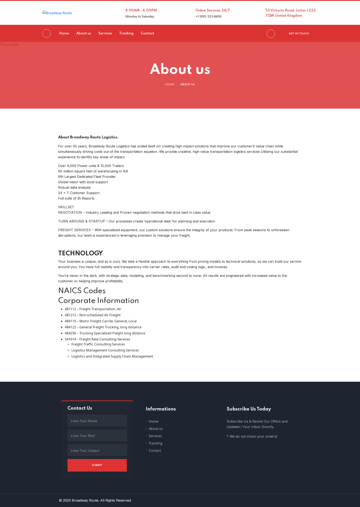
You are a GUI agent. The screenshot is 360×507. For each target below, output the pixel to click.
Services (155, 436)
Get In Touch (299, 33)
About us (156, 428)
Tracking (155, 443)
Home (169, 84)
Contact (155, 450)
